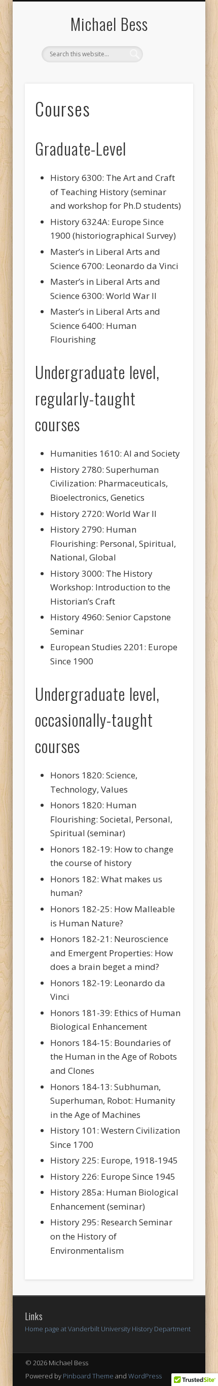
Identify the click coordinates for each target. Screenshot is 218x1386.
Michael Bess (109, 23)
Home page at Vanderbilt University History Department (108, 1328)
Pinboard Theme (88, 1375)
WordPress (145, 1375)
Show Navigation (168, 91)
